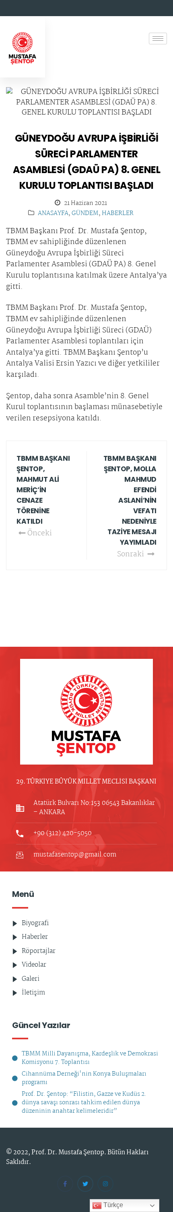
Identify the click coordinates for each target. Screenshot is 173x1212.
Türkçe (112, 1205)
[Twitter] (85, 1184)
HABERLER (118, 213)
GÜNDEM (85, 213)
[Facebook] (65, 1184)
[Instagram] (105, 1184)
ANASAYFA (53, 213)
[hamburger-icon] (158, 38)
